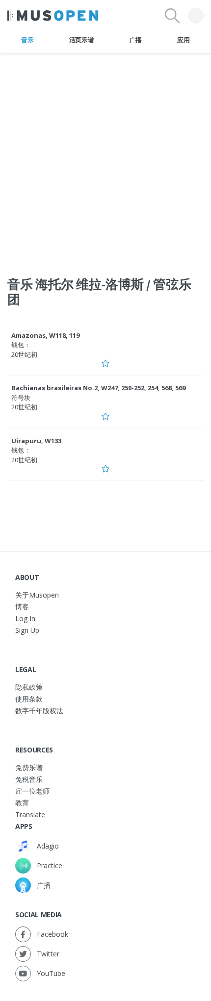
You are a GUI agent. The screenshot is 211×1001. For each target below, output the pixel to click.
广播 (136, 39)
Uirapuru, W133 (36, 440)
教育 (22, 802)
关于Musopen (37, 595)
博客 (22, 606)
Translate (30, 814)
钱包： (20, 344)
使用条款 (29, 698)
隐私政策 (29, 687)
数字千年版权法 (39, 710)
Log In (25, 618)
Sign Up (27, 630)
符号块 (20, 397)
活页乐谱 (81, 39)
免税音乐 (29, 779)
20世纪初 (24, 354)
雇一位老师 (32, 791)
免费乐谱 (29, 767)
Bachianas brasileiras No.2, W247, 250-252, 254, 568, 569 (98, 387)
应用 (183, 39)
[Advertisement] (105, 158)
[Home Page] (52, 15)
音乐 (27, 39)
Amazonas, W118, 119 (45, 335)
